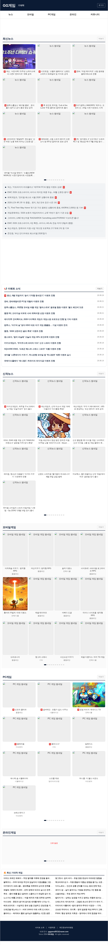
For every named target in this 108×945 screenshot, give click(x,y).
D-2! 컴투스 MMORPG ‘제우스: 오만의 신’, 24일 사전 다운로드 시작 (89, 106)
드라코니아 (15, 657)
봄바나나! (54, 744)
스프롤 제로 (54, 778)
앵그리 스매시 (41, 657)
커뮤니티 (95, 14)
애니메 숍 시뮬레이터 (19, 778)
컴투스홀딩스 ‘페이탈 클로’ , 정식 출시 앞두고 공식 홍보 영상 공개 (19, 106)
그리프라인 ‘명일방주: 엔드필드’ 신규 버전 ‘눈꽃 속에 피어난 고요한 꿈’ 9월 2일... (19, 140)
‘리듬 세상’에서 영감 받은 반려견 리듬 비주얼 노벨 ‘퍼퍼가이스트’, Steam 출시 (54, 441)
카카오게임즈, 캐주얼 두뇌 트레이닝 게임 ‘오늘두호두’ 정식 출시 (20, 407)
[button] (45, 179)
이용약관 (51, 927)
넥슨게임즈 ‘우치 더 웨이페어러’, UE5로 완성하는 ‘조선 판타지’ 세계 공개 (88, 407)
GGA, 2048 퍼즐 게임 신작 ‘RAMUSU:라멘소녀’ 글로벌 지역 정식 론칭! (19, 441)
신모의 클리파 (19, 710)
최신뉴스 (8, 38)
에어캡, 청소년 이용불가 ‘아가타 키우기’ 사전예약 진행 (19, 475)
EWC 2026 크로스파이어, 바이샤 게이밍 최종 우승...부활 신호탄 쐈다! (38, 192)
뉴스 (10, 14)
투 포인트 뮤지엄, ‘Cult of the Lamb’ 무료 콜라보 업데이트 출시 (54, 106)
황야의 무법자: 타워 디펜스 (15, 613)
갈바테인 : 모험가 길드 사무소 (54, 710)
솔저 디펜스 (67, 568)
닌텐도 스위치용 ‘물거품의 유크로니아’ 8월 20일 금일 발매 (54, 475)
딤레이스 (88, 744)
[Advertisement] (54, 27)
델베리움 (19, 744)
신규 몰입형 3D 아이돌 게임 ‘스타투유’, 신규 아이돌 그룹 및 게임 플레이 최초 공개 (89, 441)
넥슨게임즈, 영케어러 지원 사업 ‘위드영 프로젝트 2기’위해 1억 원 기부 (37, 228)
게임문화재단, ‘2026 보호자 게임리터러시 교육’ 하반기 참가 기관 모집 (38, 213)
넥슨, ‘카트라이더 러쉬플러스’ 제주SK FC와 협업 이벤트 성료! (34, 187)
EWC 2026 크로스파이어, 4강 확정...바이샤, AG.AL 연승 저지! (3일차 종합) (39, 223)
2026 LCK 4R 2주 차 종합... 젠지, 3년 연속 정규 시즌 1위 (32, 202)
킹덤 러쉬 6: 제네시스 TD (89, 710)
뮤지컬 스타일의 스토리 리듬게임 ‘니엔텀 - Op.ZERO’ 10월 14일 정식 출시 (19, 509)
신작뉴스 (8, 373)
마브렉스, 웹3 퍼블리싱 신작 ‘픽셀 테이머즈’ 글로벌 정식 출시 (89, 475)
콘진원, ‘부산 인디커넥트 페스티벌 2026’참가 (26, 233)
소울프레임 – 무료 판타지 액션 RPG (70, 894)
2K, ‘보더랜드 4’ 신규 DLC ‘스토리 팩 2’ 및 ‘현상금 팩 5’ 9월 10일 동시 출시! (89, 140)
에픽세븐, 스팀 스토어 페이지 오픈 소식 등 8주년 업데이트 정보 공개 (54, 140)
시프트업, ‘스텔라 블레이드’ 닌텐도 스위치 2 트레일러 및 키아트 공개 (54, 72)
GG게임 (9, 5)
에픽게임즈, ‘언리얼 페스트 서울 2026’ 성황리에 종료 (30, 197)
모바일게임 (9, 527)
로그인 (101, 5)
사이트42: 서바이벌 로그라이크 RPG (93, 569)
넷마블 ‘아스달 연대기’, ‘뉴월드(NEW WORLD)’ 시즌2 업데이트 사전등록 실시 (19, 174)
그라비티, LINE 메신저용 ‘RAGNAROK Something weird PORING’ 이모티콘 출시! (42, 218)
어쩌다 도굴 (67, 613)
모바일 (30, 14)
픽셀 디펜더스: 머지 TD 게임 (93, 657)
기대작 (21, 5)
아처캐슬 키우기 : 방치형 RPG (15, 569)
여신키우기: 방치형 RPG (41, 568)
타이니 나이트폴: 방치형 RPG (93, 614)
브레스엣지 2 (19, 813)
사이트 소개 (39, 927)
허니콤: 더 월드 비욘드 (88, 778)
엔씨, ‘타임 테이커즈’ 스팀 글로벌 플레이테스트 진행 (89, 72)
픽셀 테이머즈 (41, 613)
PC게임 (51, 14)
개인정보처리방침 (66, 927)
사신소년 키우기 (67, 657)
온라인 (73, 14)
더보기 (101, 39)
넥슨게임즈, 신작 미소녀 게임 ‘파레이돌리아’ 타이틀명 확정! (54, 407)
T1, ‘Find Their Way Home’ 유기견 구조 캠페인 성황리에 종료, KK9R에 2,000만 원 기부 (45, 208)
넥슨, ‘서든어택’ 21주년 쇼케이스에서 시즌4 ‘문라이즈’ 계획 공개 (19, 72)
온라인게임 (9, 832)
